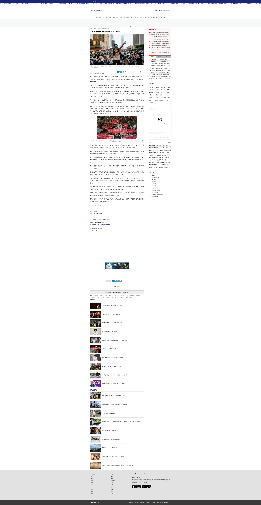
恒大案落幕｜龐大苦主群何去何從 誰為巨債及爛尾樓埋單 (161, 52)
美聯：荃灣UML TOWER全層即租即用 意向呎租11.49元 (161, 47)
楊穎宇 (163, 92)
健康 (141, 17)
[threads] (139, 474)
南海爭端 (154, 181)
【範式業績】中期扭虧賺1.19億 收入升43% (160, 36)
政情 (95, 28)
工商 (112, 493)
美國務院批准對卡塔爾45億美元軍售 (159, 45)
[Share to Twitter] (120, 72)
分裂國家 (93, 297)
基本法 (102, 297)
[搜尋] (170, 10)
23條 (122, 297)
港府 (112, 297)
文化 (145, 17)
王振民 (107, 297)
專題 (99, 28)
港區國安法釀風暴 (156, 190)
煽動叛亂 (138, 295)
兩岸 (117, 17)
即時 (107, 17)
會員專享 (102, 17)
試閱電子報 (92, 10)
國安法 (101, 295)
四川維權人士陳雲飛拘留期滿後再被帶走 (160, 32)
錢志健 (151, 89)
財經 (124, 17)
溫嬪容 (156, 100)
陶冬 (151, 100)
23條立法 (111, 295)
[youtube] (144, 474)
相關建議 (131, 502)
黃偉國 (151, 92)
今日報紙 (93, 474)
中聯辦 (126, 297)
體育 (157, 17)
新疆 (106, 295)
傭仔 (157, 95)
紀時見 (153, 175)
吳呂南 (163, 89)
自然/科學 (149, 17)
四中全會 (117, 297)
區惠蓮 (151, 103)
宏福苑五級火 (155, 196)
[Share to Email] (125, 72)
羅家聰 (168, 89)
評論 (134, 17)
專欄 (131, 17)
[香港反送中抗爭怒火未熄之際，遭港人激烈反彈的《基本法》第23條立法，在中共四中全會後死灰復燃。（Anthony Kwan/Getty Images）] (117, 49)
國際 (120, 17)
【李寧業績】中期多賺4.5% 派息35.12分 (160, 41)
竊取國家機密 (123, 295)
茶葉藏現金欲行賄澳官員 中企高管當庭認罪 (161, 79)
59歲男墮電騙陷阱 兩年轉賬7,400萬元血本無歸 (160, 70)
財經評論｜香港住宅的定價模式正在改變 (160, 34)
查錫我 (162, 100)
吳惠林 (151, 97)
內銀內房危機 (155, 187)
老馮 (169, 97)
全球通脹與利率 (155, 177)
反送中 (131, 297)
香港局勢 (96, 295)
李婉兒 (157, 97)
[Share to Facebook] (118, 72)
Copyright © (154, 502)
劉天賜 (163, 87)
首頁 (97, 17)
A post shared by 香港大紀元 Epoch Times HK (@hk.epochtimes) (164, 137)
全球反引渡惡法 (105, 28)
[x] (141, 474)
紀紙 (154, 17)
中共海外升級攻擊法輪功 (157, 194)
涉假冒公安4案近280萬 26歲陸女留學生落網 (160, 49)
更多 (167, 100)
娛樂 (164, 17)
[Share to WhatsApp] (123, 72)
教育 (161, 17)
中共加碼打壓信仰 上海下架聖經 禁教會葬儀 (161, 64)
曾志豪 (151, 87)
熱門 (110, 17)
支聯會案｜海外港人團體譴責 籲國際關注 (161, 76)
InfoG (127, 17)
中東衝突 (154, 183)
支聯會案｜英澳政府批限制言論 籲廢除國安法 (161, 68)
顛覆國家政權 (131, 295)
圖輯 (112, 491)
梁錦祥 (157, 89)
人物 (92, 495)
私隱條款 (148, 502)
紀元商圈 (160, 10)
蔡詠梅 (168, 92)
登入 (115, 292)
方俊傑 (168, 87)
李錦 (167, 95)
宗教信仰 (117, 295)
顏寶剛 (157, 92)
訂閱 (123, 292)
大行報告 (154, 188)
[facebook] (136, 474)
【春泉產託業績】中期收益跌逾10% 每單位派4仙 (161, 39)
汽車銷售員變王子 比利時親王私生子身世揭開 (161, 59)
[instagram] (133, 474)
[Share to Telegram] (121, 72)
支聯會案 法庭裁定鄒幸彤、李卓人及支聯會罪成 (161, 66)
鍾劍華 (157, 87)
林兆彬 (151, 95)
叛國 (98, 297)
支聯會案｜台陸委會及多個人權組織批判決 (160, 74)
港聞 (114, 17)
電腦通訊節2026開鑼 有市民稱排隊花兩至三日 (161, 43)
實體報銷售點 (99, 10)
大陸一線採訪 (155, 192)
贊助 (156, 10)
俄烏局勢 (154, 185)
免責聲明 (142, 502)
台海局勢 (154, 179)
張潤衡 (162, 95)
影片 (92, 476)
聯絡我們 (136, 502)
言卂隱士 (163, 97)
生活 (138, 17)
